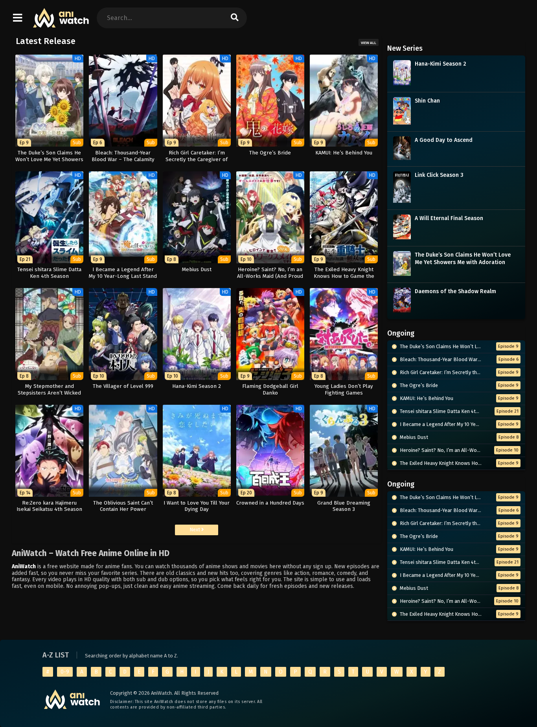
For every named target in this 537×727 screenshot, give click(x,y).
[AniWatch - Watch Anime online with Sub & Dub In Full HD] (61, 23)
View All (368, 42)
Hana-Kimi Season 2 (440, 64)
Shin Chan (427, 100)
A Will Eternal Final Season (449, 218)
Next (195, 529)
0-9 (65, 671)
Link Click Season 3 (439, 175)
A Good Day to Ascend (444, 140)
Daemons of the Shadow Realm (455, 291)
